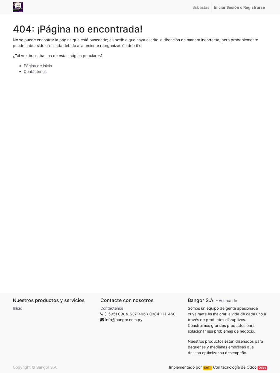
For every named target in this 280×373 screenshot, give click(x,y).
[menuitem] (200, 7)
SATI (207, 367)
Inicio (17, 308)
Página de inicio (38, 65)
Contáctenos (35, 71)
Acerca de (228, 300)
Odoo (262, 367)
